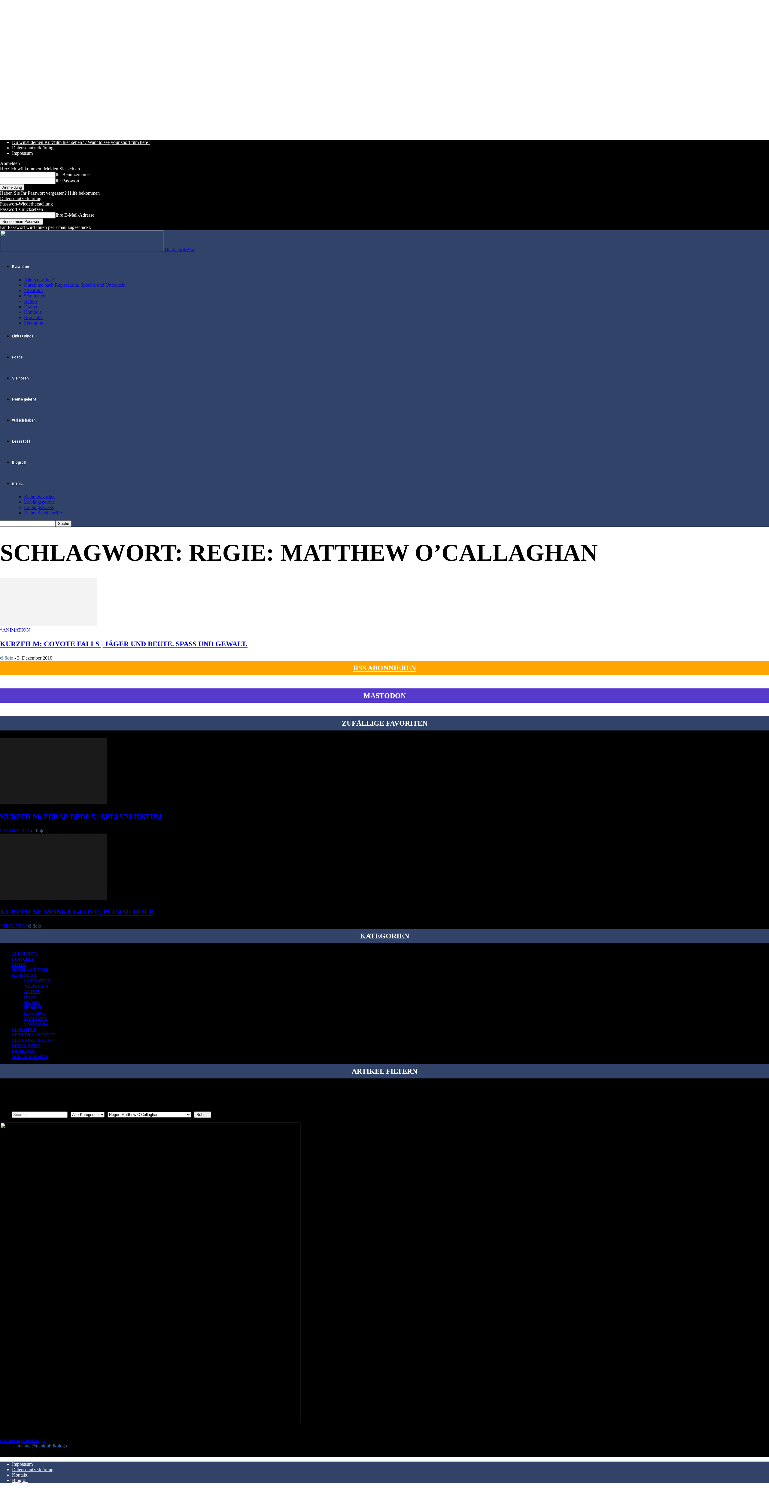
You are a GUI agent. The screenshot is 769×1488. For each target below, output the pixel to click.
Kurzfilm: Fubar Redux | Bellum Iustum (81, 817)
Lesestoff (21, 441)
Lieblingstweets (39, 507)
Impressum (22, 153)
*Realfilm (33, 290)
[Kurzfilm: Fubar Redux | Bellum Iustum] (53, 802)
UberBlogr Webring (23, 1440)
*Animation (35, 295)
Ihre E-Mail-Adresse (75, 215)
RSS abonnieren (384, 668)
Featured (23, 959)
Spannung (33, 322)
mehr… (17, 483)
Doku (30, 997)
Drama (30, 306)
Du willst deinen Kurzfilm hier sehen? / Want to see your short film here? (81, 142)
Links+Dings (22, 336)
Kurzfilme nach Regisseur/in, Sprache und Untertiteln (75, 285)
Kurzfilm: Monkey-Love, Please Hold (77, 912)
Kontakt (19, 1474)
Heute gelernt (24, 399)
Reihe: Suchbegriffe (43, 512)
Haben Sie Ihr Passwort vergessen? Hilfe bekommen (50, 193)
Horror (33, 1008)
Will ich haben (23, 420)
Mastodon (384, 696)
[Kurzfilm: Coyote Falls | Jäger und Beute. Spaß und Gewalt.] (48, 624)
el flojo (6, 657)
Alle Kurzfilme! (39, 279)
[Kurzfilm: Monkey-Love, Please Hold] (53, 898)
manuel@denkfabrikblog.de (44, 1445)
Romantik (33, 317)
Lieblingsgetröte (39, 502)
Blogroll (19, 462)
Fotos (17, 357)
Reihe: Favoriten (40, 496)
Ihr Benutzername (73, 174)
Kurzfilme (20, 266)
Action (30, 301)
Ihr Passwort (67, 180)
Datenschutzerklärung (32, 147)
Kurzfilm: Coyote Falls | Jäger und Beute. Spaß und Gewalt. (124, 644)
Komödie (33, 312)
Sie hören (20, 378)
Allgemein (25, 954)
